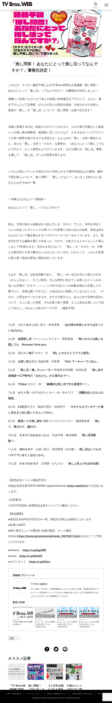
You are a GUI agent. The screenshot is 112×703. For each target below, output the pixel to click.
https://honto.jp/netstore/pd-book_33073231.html (48, 536)
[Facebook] (47, 649)
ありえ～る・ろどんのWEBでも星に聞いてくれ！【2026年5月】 (89, 624)
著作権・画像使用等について (57, 694)
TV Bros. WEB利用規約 (13, 694)
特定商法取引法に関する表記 (82, 694)
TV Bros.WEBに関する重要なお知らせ (23, 623)
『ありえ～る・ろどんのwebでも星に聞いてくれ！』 (45, 616)
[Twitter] (56, 649)
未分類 (30, 617)
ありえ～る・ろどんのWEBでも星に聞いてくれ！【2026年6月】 (67, 624)
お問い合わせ (102, 694)
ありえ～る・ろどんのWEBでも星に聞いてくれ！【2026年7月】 (45, 624)
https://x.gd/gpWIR (34, 550)
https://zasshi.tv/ (77, 486)
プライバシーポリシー (34, 694)
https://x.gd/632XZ (30, 556)
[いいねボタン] (11, 638)
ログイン (95, 8)
